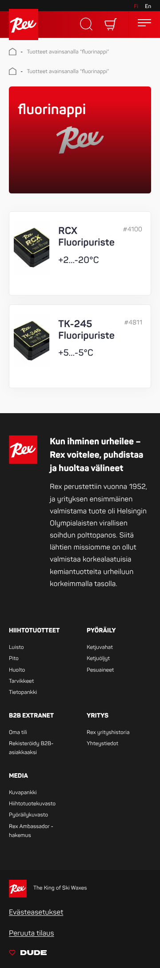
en (148, 6)
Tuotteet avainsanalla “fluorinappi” (68, 52)
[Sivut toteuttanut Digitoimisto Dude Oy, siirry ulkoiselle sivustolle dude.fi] (28, 954)
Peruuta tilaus (31, 933)
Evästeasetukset (36, 912)
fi (136, 6)
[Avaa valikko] (144, 24)
